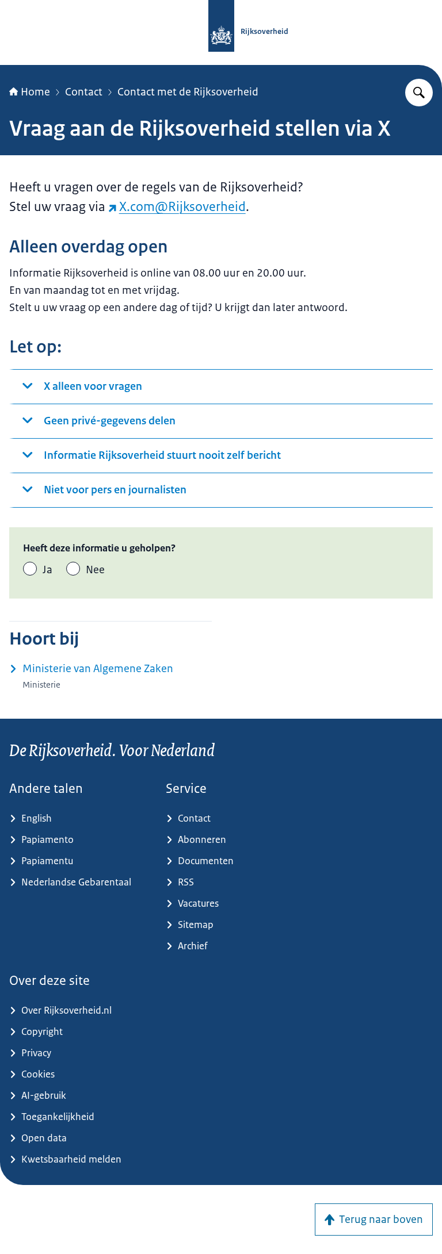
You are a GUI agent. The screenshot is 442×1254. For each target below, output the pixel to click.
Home (35, 92)
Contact (83, 92)
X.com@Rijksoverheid (182, 206)
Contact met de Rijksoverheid (187, 92)
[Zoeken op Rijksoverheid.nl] (419, 92)
